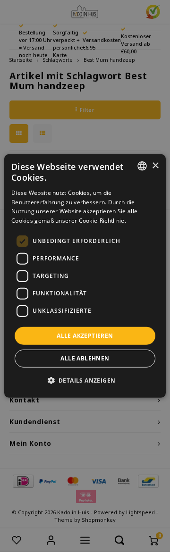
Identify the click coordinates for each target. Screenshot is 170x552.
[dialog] (85, 276)
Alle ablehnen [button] (84, 358)
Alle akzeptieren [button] (85, 336)
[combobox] (142, 166)
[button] (85, 380)
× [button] (155, 165)
